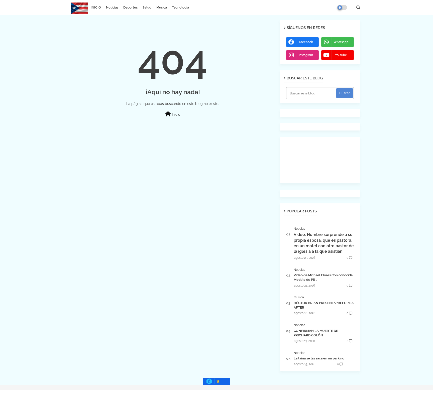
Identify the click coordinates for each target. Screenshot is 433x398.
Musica (161, 7)
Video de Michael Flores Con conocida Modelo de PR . (323, 277)
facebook (306, 42)
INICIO (96, 7)
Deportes (130, 7)
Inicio (175, 114)
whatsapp (341, 42)
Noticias (112, 7)
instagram (306, 55)
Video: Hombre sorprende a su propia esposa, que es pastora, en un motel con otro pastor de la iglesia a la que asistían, (324, 243)
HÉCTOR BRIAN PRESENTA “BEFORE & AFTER (324, 305)
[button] (358, 8)
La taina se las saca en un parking (319, 358)
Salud (147, 7)
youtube (341, 55)
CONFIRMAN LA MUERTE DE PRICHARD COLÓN (316, 333)
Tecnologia (180, 7)
